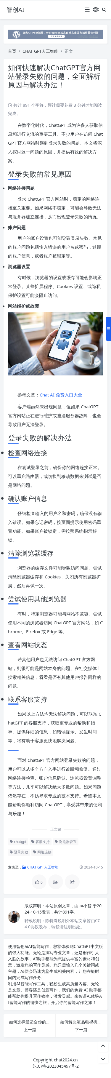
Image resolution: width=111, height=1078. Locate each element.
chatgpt (19, 841)
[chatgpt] (55, 34)
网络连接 (44, 852)
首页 (12, 51)
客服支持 (42, 841)
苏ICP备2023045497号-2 (55, 1066)
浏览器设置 (67, 841)
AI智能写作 (38, 946)
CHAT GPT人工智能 (40, 51)
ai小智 (86, 906)
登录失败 (20, 852)
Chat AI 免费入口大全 (61, 395)
